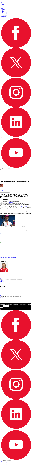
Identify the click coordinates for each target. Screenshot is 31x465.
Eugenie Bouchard (2, 272)
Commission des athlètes (4, 13)
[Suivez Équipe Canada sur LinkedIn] (16, 136)
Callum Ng (2, 187)
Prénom (1, 305)
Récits (1, 2)
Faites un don (2, 4)
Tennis (0, 278)
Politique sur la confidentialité (4, 462)
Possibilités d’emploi (3, 9)
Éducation (2, 8)
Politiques (3, 11)
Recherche (1, 168)
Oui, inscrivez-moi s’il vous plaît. (4, 309)
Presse (1, 6)
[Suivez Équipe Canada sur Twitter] (16, 77)
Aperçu (3, 10)
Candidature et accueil (4, 15)
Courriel (1, 306)
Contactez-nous (2, 17)
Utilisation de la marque (3, 16)
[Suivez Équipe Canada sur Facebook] (16, 47)
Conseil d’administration (4, 12)
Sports (1, 3)
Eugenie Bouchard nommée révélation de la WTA (8, 202)
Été (0, 295)
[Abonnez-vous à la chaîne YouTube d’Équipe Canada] (16, 167)
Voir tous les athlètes (2, 284)
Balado (2, 5)
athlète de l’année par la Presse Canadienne (23, 206)
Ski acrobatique (1, 298)
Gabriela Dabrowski (2, 281)
